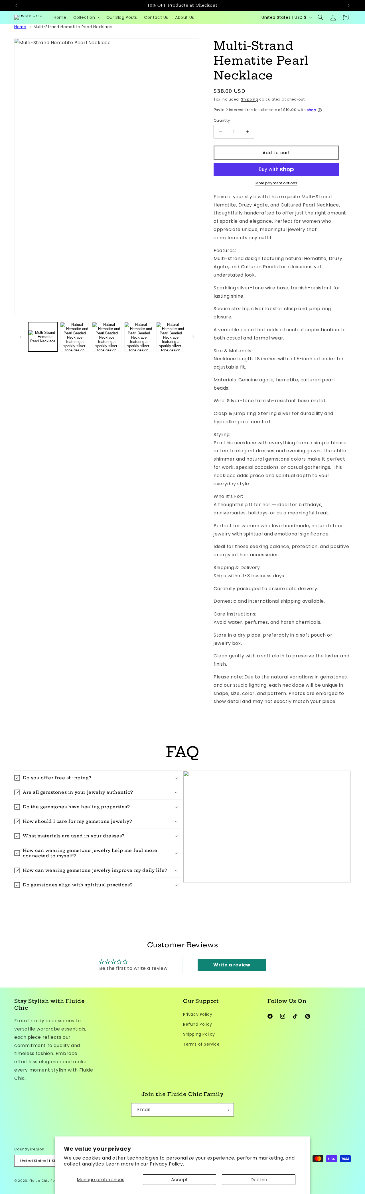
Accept (179, 1179)
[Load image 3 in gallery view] (106, 336)
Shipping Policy (199, 1034)
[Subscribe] (227, 1110)
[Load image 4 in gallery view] (138, 336)
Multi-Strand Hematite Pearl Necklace (73, 27)
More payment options (276, 183)
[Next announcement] (348, 5)
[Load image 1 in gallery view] (42, 336)
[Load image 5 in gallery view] (170, 336)
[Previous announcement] (16, 5)
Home (20, 27)
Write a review (231, 965)
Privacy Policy (197, 1014)
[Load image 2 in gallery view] (74, 336)
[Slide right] (193, 337)
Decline (258, 1179)
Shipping (249, 99)
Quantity (222, 120)
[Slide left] (20, 337)
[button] (86, 17)
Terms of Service (201, 1044)
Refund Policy (197, 1024)
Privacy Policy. (167, 1164)
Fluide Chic (39, 1181)
